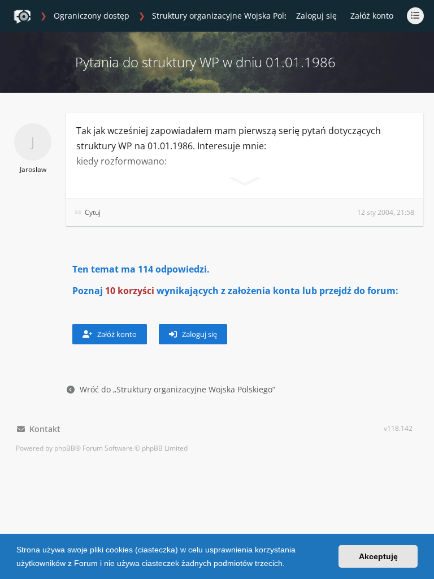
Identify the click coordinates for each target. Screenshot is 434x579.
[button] (288, 564)
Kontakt (42, 429)
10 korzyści (129, 290)
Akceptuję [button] (378, 556)
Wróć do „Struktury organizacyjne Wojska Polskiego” (177, 389)
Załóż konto (371, 15)
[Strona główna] (22, 16)
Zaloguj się (198, 334)
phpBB (64, 448)
